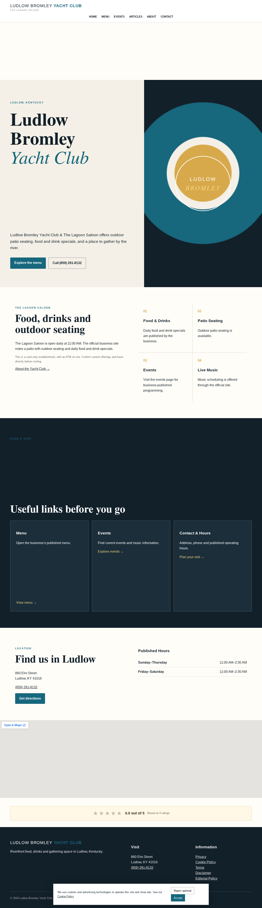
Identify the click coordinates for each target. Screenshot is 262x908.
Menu (105, 16)
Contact (167, 16)
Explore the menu (28, 262)
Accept (178, 897)
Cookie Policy (205, 862)
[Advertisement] (123, 51)
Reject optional (182, 890)
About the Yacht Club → (32, 369)
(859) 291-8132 (26, 687)
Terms (199, 867)
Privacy (200, 857)
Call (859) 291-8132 (67, 263)
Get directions (30, 698)
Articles (135, 16)
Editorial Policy (206, 878)
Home (93, 16)
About (151, 16)
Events (119, 16)
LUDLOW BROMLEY (46, 7)
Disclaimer (203, 873)
